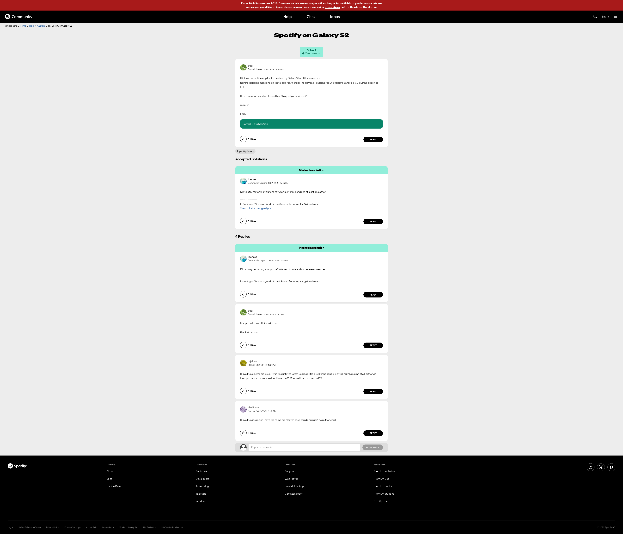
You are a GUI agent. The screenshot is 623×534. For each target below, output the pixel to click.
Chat (311, 16)
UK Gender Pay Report (172, 527)
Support (289, 471)
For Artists (201, 471)
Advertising (202, 486)
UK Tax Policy (149, 527)
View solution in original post (256, 208)
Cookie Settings (72, 527)
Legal (10, 527)
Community (22, 16)
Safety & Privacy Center (29, 527)
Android (41, 25)
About (110, 471)
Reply (373, 139)
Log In (605, 16)
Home (23, 25)
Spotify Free (381, 501)
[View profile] (243, 67)
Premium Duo (381, 479)
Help (287, 16)
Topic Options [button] (244, 151)
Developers (202, 479)
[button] (382, 67)
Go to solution (313, 53)
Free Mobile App (294, 486)
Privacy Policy (52, 527)
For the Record (115, 486)
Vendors (200, 501)
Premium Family (383, 486)
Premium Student (384, 493)
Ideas (335, 16)
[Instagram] (590, 467)
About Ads (91, 527)
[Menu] (615, 16)
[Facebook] (611, 467)
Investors (201, 493)
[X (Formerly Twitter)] (601, 467)
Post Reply (372, 447)
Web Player (291, 479)
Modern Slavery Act (128, 527)
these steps (332, 7)
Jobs (109, 479)
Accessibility (108, 527)
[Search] (595, 16)
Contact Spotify (294, 493)
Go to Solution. (259, 124)
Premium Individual (384, 471)
